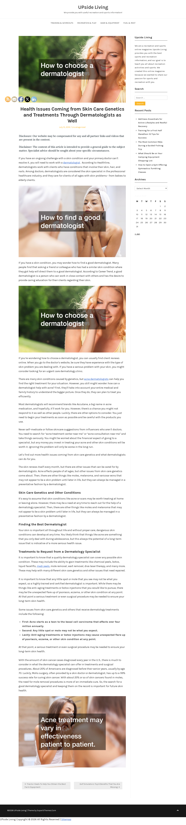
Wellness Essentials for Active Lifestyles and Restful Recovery (152, 123)
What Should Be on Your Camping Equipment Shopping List (150, 157)
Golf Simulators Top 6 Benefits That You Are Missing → (100, 785)
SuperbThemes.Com (46, 810)
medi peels (43, 566)
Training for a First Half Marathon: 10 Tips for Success (150, 134)
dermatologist (71, 162)
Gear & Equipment (109, 23)
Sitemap (66, 819)
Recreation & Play (86, 23)
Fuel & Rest (129, 23)
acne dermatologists (96, 379)
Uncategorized (78, 127)
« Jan (137, 234)
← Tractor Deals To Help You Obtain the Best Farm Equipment (45, 785)
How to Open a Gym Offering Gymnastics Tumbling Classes (152, 168)
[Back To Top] (178, 810)
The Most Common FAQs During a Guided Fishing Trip (150, 145)
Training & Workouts (62, 23)
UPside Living (93, 7)
